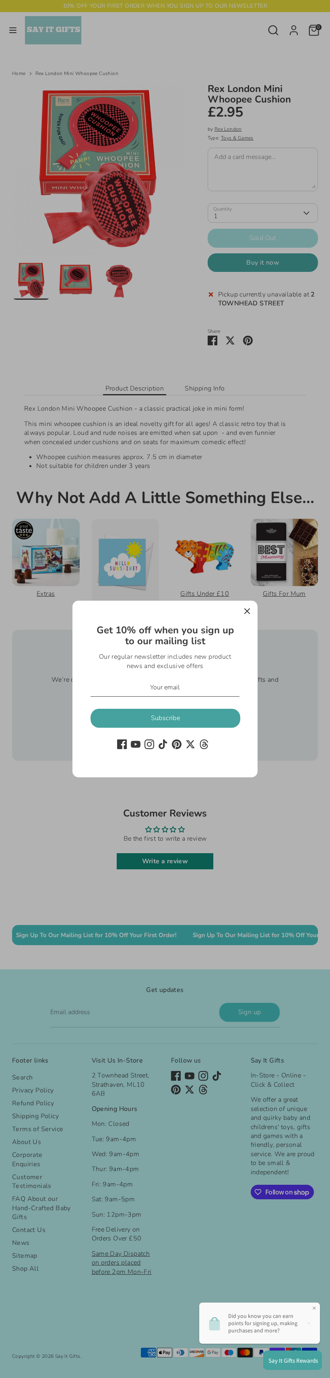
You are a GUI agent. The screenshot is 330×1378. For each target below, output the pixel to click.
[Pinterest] (177, 744)
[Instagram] (149, 744)
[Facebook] (122, 744)
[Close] (247, 611)
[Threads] (204, 744)
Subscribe (165, 718)
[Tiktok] (163, 744)
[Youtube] (135, 744)
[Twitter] (190, 744)
